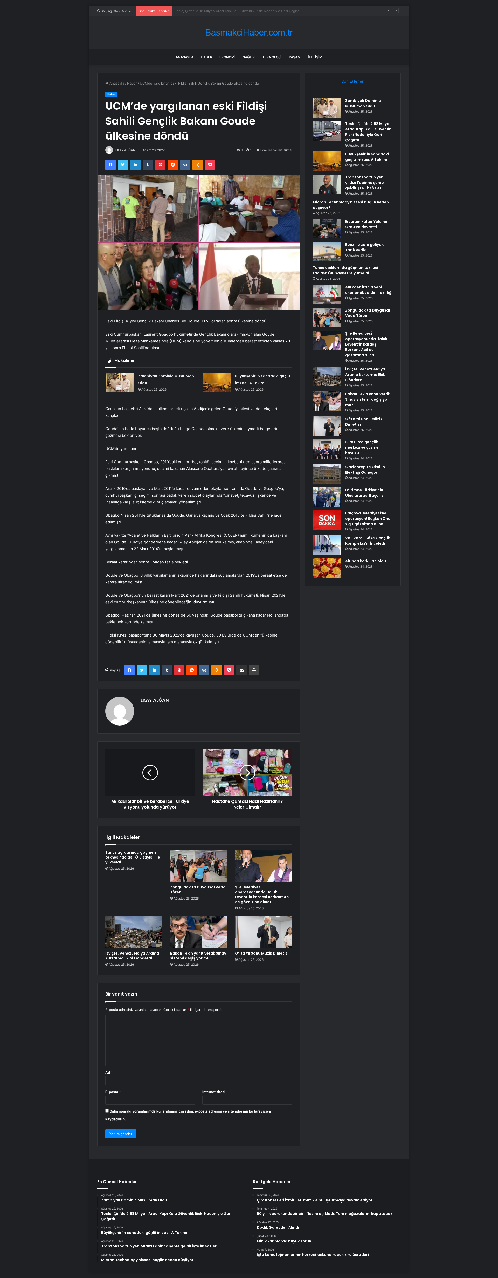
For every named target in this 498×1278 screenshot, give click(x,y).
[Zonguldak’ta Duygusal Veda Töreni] (198, 866)
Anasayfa (184, 57)
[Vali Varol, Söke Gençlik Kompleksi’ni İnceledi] (327, 545)
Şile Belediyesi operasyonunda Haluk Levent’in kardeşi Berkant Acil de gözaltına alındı (263, 894)
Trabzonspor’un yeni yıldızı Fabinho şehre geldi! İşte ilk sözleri (364, 183)
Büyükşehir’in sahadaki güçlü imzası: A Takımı (211, 11)
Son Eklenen (352, 81)
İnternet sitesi (213, 1092)
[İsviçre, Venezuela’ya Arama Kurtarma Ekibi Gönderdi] (133, 932)
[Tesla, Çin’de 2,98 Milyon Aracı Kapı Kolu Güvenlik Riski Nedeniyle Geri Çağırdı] (327, 131)
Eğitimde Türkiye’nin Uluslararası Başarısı (364, 492)
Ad (109, 1072)
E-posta (113, 1092)
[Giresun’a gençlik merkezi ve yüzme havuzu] (327, 449)
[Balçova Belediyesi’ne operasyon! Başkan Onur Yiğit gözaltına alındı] (327, 520)
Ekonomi (227, 57)
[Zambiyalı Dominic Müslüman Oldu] (120, 382)
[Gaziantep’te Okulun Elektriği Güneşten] (327, 474)
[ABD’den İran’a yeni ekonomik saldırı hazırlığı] (327, 294)
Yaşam (295, 57)
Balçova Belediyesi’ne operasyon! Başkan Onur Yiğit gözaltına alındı (368, 518)
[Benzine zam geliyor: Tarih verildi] (327, 251)
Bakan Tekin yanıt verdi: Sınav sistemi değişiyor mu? (198, 956)
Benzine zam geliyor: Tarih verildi (364, 247)
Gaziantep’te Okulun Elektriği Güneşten (365, 469)
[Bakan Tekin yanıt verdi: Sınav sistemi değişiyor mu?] (198, 932)
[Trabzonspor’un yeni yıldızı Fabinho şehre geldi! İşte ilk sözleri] (327, 184)
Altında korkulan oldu (365, 561)
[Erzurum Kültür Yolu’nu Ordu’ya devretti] (327, 228)
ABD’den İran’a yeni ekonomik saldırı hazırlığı (368, 290)
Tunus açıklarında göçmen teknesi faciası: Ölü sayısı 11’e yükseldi (132, 857)
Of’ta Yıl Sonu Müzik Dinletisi (261, 953)
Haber (206, 57)
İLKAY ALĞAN (125, 150)
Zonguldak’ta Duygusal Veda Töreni (198, 890)
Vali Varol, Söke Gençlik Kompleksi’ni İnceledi (367, 540)
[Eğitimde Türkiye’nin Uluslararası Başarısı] (327, 497)
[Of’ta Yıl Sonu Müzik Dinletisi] (263, 932)
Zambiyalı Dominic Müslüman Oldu (363, 103)
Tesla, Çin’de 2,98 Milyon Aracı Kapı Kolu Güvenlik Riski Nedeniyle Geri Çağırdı (368, 132)
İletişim (315, 57)
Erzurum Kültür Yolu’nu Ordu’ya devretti (366, 224)
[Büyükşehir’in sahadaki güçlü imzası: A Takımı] (217, 382)
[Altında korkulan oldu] (327, 568)
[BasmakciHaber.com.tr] (249, 32)
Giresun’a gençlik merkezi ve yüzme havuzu (362, 447)
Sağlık (249, 57)
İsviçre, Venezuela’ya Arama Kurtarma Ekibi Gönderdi (132, 956)
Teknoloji (271, 57)
